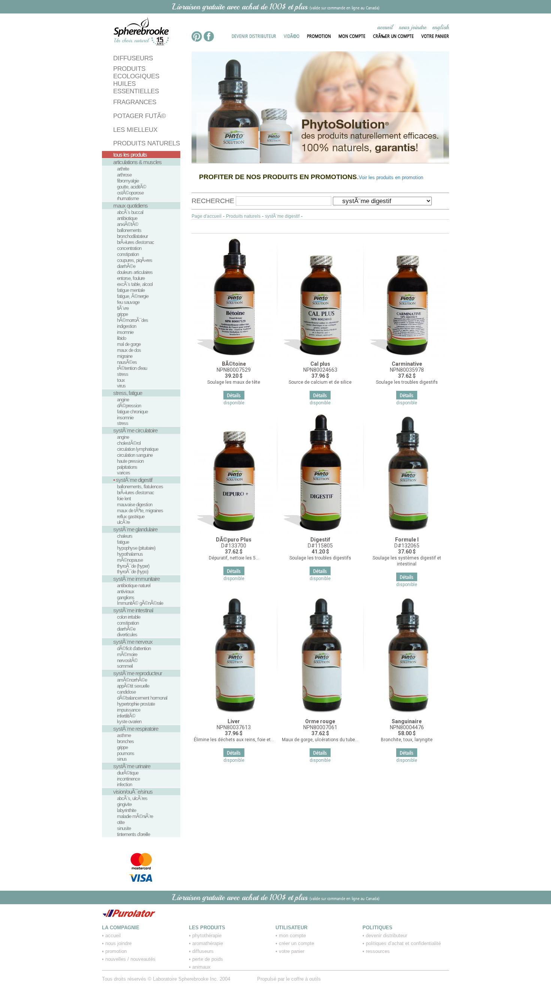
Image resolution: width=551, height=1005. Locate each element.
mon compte (292, 935)
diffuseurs (203, 951)
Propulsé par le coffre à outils (289, 979)
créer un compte (296, 943)
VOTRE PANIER (435, 36)
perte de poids (207, 959)
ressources (378, 951)
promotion (116, 951)
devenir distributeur (386, 935)
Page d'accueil (207, 216)
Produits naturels (243, 216)
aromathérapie (207, 943)
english (440, 27)
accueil (385, 27)
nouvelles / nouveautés (130, 959)
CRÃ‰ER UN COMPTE (393, 36)
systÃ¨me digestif (282, 216)
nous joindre (412, 27)
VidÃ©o (291, 36)
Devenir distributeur (254, 36)
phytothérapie (207, 935)
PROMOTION (319, 36)
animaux (201, 967)
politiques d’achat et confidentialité (403, 943)
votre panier (291, 951)
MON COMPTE (351, 36)
